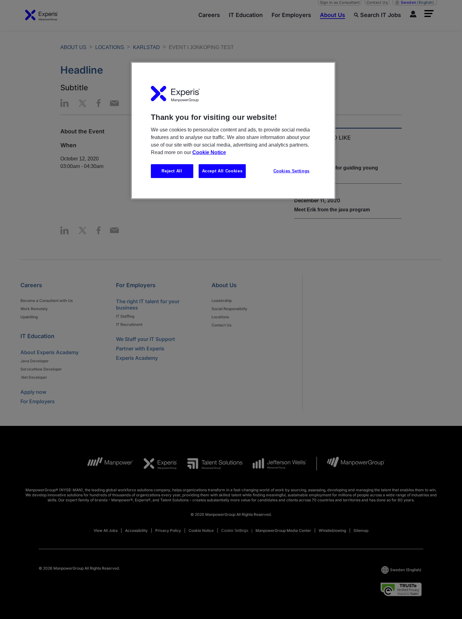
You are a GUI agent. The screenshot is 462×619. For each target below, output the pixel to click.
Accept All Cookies (222, 171)
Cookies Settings (291, 171)
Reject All (172, 171)
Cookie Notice (209, 152)
